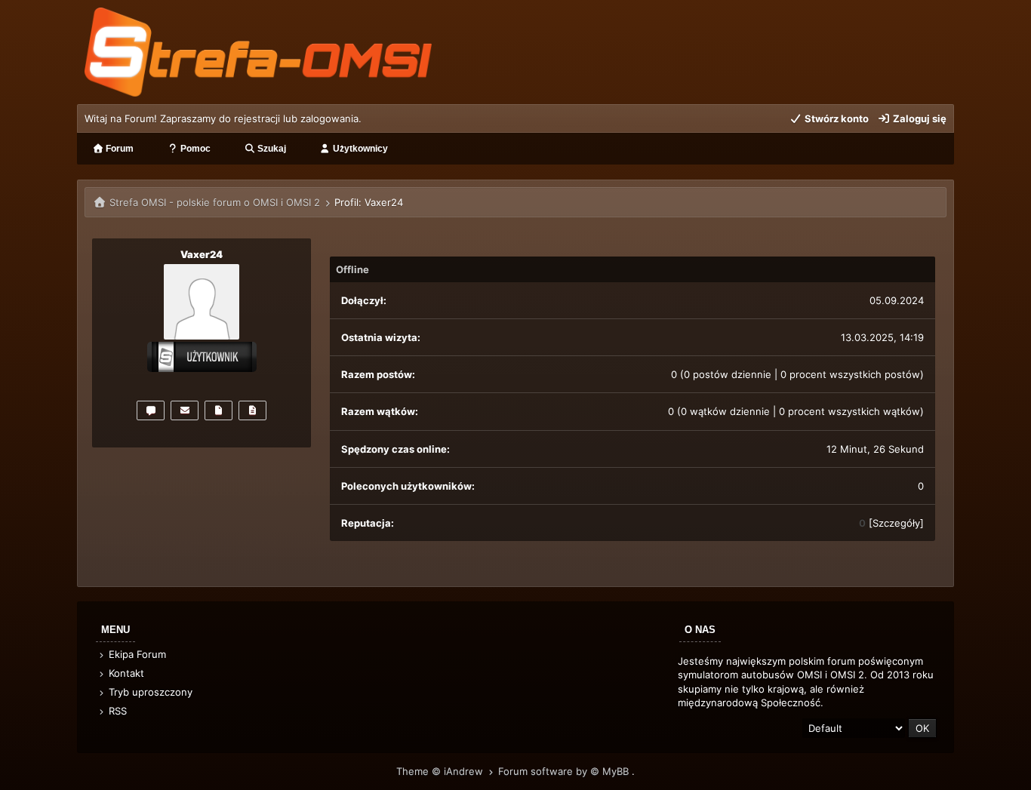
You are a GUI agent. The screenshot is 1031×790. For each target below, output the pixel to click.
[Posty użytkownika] (218, 410)
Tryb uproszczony (149, 692)
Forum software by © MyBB (565, 771)
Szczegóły (896, 523)
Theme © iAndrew (441, 771)
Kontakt (125, 673)
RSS (116, 711)
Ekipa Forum (136, 654)
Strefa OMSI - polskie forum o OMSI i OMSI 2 (214, 202)
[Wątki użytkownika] (252, 410)
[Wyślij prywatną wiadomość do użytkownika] (151, 410)
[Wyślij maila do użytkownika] (185, 410)
